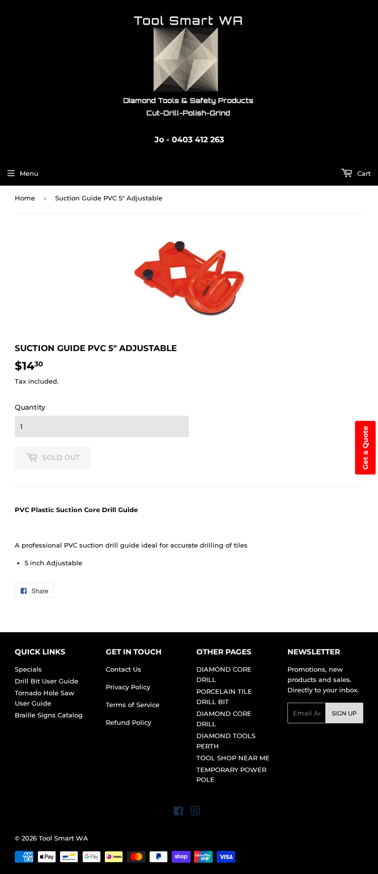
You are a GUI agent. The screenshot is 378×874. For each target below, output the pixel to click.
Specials (28, 669)
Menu (29, 173)
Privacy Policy (128, 687)
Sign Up (344, 713)
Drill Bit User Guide (46, 681)
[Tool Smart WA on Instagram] (195, 812)
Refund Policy (128, 722)
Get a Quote (365, 447)
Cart (363, 173)
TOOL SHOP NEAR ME (233, 758)
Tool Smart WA (63, 838)
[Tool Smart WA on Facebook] (178, 812)
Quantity (30, 407)
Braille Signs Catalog (49, 715)
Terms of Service (132, 705)
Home (25, 198)
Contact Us (123, 669)
